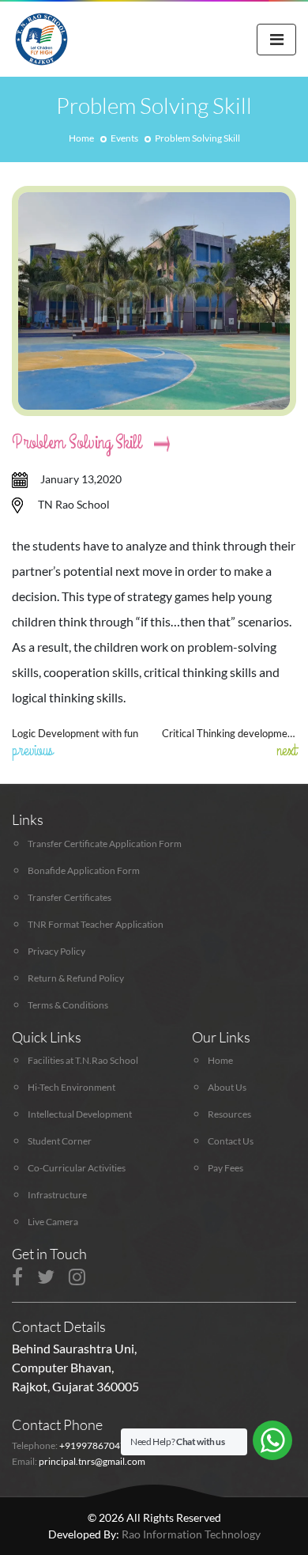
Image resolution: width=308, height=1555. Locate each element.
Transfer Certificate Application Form (105, 843)
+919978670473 (95, 1445)
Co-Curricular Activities (77, 1168)
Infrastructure (57, 1195)
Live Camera (53, 1222)
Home (81, 138)
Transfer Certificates (69, 897)
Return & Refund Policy (76, 978)
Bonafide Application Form (84, 870)
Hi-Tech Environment (71, 1087)
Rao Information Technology (191, 1534)
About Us (227, 1087)
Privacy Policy (56, 951)
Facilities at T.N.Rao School (83, 1060)
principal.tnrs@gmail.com (92, 1461)
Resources (229, 1114)
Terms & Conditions (68, 1005)
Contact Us (231, 1141)
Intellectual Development (80, 1114)
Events (124, 138)
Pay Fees (225, 1168)
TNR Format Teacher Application (95, 924)
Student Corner (60, 1141)
